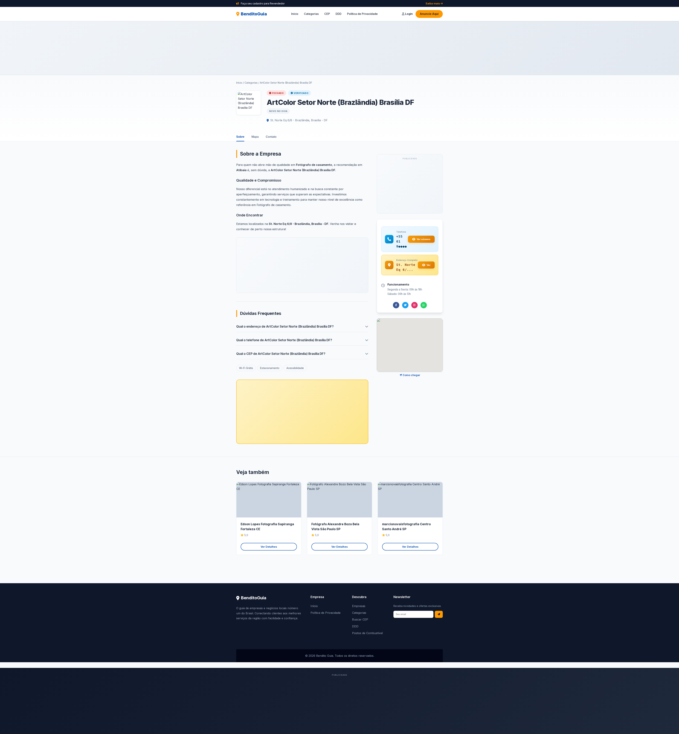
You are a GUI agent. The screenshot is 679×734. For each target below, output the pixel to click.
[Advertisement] (339, 48)
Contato (271, 136)
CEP (327, 14)
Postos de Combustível (367, 633)
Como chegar (411, 375)
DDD (338, 14)
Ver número (423, 239)
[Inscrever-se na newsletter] (439, 614)
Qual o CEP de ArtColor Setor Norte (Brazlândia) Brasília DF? (280, 354)
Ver (428, 265)
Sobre (240, 136)
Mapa (255, 136)
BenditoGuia (254, 13)
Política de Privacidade (362, 14)
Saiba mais (433, 3)
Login (408, 14)
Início (294, 14)
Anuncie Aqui (429, 14)
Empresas (358, 606)
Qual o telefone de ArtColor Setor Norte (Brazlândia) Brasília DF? (284, 340)
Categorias (311, 14)
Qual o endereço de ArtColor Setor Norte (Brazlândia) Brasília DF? (285, 326)
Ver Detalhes (269, 546)
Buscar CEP (360, 619)
